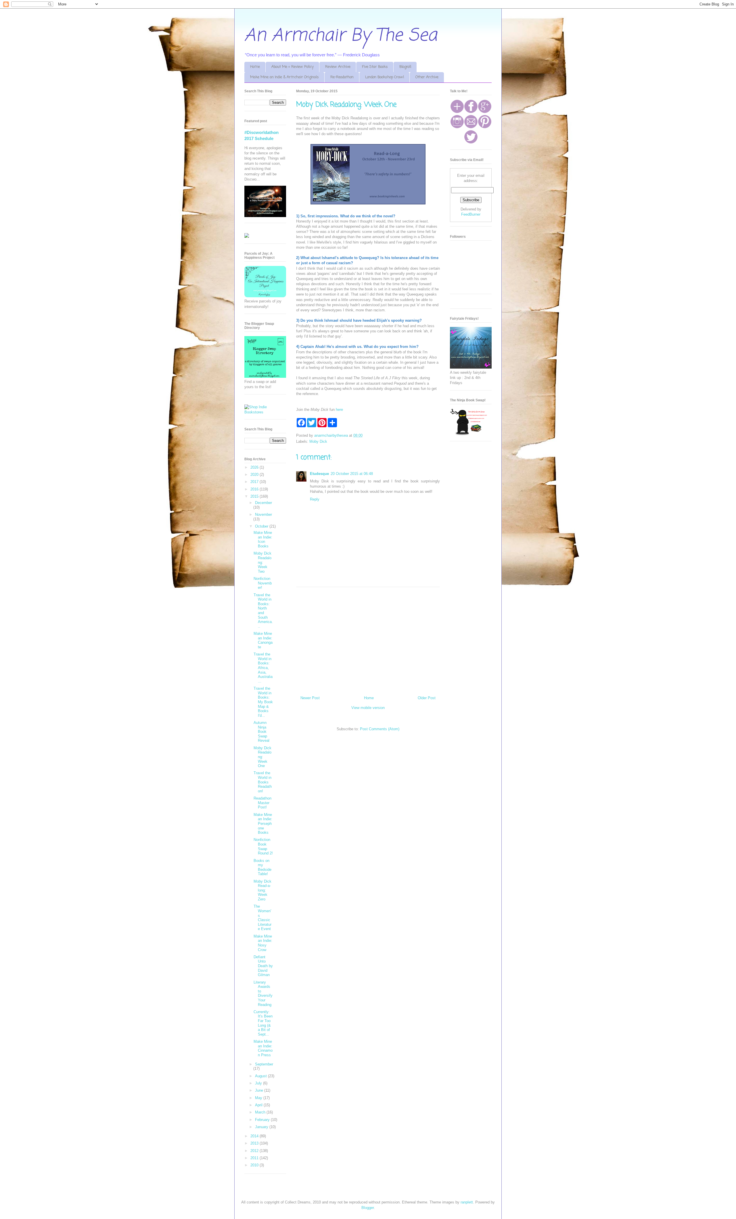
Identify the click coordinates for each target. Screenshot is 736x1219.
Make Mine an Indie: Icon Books (263, 539)
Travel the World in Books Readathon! (263, 782)
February (263, 1120)
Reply (314, 499)
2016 (255, 489)
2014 (255, 1136)
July (259, 1083)
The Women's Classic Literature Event (262, 917)
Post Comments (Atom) (379, 729)
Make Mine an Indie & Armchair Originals (284, 77)
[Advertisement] (368, 639)
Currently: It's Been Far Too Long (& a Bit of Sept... (263, 1023)
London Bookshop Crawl (384, 77)
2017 (255, 482)
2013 (255, 1143)
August (261, 1076)
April (259, 1105)
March (261, 1112)
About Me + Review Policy (292, 67)
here (339, 409)
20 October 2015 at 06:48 (352, 473)
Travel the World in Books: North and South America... (263, 610)
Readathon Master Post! (262, 802)
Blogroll (405, 67)
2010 (255, 1165)
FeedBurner (470, 214)
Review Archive (337, 67)
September (264, 1064)
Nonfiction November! (263, 583)
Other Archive (426, 77)
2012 (255, 1151)
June (259, 1090)
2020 (255, 474)
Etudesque (319, 473)
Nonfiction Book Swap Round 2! (263, 846)
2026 (255, 467)
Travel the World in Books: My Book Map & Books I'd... (263, 702)
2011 (255, 1158)
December (263, 503)
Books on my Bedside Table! (262, 867)
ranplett (467, 1202)
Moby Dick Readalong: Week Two (262, 562)
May (259, 1098)
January (262, 1127)
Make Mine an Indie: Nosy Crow (263, 943)
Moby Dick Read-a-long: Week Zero (262, 890)
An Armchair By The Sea (340, 36)
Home (255, 67)
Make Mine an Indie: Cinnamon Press (263, 1048)
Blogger (367, 1207)
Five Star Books (375, 67)
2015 (255, 496)
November (263, 514)
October (262, 526)
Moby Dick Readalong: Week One (262, 757)
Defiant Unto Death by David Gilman (263, 966)
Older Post (427, 698)
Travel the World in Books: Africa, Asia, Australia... (263, 667)
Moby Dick (318, 441)
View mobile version (368, 708)
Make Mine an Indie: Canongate (263, 640)
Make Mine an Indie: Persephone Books (263, 823)
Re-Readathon (342, 77)
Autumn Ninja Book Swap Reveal (261, 731)
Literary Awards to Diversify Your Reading (263, 993)
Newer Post (310, 698)
